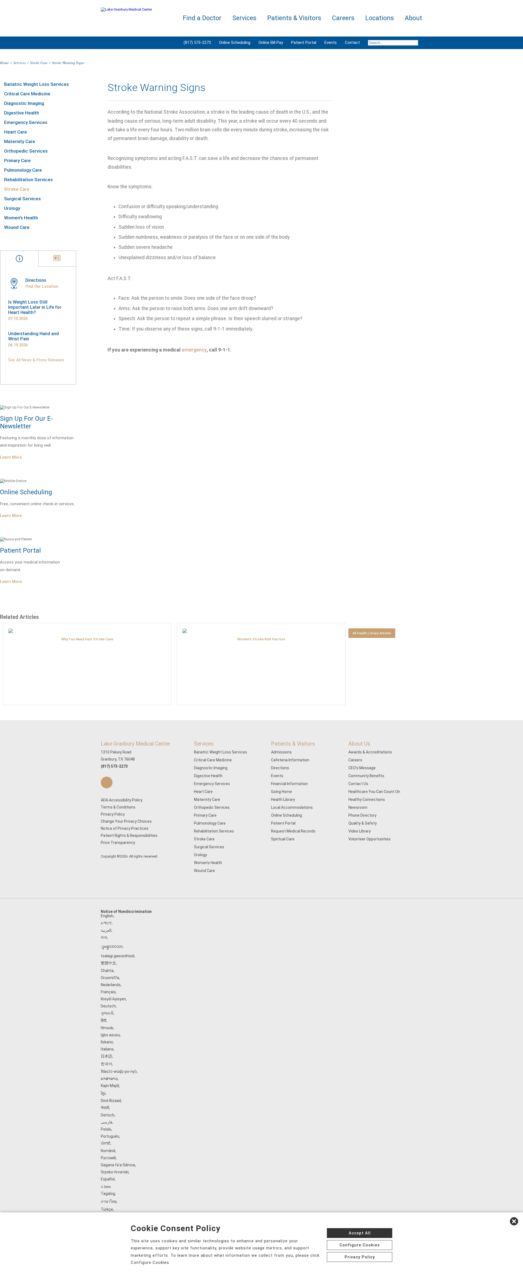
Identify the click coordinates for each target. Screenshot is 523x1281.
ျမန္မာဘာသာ (112, 946)
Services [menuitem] (244, 18)
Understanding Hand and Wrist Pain (33, 336)
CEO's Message (362, 768)
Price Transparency (118, 842)
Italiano (107, 1049)
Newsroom (357, 807)
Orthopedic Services (26, 151)
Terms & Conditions (118, 807)
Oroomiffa (110, 978)
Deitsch (107, 1115)
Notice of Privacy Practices (124, 828)
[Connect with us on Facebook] (106, 782)
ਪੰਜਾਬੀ (105, 1143)
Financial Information (289, 784)
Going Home (281, 791)
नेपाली (105, 1108)
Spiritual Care (282, 839)
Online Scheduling (234, 42)
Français (108, 992)
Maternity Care (19, 141)
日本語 (106, 1056)
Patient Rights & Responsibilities (129, 835)
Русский (108, 1158)
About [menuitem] (413, 18)
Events (330, 42)
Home (4, 62)
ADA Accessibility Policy (121, 800)
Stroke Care (39, 62)
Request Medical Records (293, 831)
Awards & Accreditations (370, 752)
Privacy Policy (113, 814)
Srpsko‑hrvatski (115, 1172)
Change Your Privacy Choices (126, 821)
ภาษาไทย (109, 1201)
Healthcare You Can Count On (374, 791)
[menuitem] (393, 43)
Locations (379, 18)
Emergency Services (25, 122)
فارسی (106, 1122)
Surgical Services (22, 198)
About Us (359, 744)
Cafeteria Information (290, 760)
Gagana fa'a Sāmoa (118, 1165)
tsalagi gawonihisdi (117, 956)
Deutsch (108, 1006)
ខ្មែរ (103, 1093)
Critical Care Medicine (27, 93)
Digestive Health (21, 113)
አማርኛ (106, 923)
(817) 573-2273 (197, 42)
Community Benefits (366, 776)
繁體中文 (108, 963)
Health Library (283, 799)
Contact (352, 42)
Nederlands (111, 985)
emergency (194, 350)
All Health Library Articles (371, 633)
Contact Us (358, 784)
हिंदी (103, 1020)
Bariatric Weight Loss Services (36, 84)
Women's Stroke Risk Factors (261, 639)
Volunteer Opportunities (369, 839)
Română (108, 1151)
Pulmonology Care (23, 170)
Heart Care (15, 132)
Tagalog (108, 1193)
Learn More (11, 457)
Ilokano (107, 1042)
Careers (355, 760)
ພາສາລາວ (109, 1078)
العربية (106, 930)
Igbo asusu (110, 1035)
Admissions (281, 752)
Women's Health (21, 217)
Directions (280, 768)
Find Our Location (41, 286)
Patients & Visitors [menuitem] (294, 18)
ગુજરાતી (107, 1013)
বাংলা (104, 937)
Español (108, 1179)
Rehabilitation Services (28, 179)
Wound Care (16, 227)
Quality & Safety (362, 823)
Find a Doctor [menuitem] (202, 18)
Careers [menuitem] (343, 18)
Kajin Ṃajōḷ (110, 1085)
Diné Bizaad (111, 1100)
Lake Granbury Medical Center (136, 744)
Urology (12, 208)
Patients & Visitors (293, 744)
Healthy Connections (366, 799)
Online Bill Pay (271, 42)
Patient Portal (303, 42)
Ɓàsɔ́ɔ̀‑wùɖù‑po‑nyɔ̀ (119, 1071)
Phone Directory (362, 815)
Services (19, 62)
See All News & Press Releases (36, 360)
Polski (106, 1129)
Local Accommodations (292, 807)
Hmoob (107, 1028)
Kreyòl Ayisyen (113, 999)
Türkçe (107, 1209)
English (107, 916)
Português (110, 1136)
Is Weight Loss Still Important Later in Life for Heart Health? (34, 307)
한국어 (106, 1064)
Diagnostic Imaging (24, 103)
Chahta (107, 970)
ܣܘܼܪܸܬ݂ (105, 1186)
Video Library (359, 831)
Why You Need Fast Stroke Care (87, 639)
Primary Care (17, 160)
